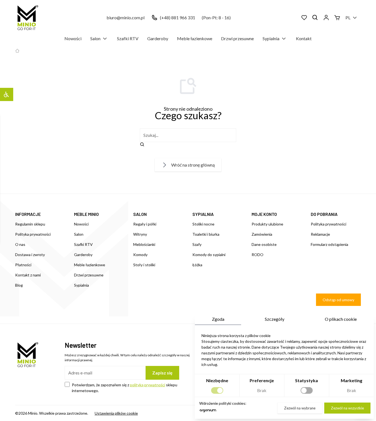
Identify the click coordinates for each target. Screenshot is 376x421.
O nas (20, 244)
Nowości (72, 38)
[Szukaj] (315, 17)
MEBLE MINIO (86, 214)
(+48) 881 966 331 (177, 17)
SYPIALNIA (203, 214)
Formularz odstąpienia (329, 244)
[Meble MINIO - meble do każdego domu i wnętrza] (26, 17)
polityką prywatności (147, 384)
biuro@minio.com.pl (126, 17)
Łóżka (197, 264)
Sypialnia (271, 38)
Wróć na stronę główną (193, 164)
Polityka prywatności (33, 234)
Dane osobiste (264, 244)
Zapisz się (162, 372)
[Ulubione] (304, 17)
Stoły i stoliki (144, 264)
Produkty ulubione (267, 224)
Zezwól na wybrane (299, 408)
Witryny (140, 234)
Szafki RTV (127, 38)
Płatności (23, 264)
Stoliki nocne (203, 224)
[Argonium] (208, 412)
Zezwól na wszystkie (347, 408)
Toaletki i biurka (205, 234)
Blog (19, 285)
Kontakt (304, 38)
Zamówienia (262, 234)
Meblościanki (144, 244)
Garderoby (157, 38)
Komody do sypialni (208, 254)
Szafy (196, 244)
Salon (95, 38)
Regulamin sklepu (30, 224)
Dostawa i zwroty (30, 254)
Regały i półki (144, 224)
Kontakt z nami (28, 275)
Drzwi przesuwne (237, 38)
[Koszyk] (337, 17)
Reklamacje (320, 234)
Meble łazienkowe (194, 38)
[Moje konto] (326, 17)
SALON (140, 214)
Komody (140, 254)
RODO (257, 254)
